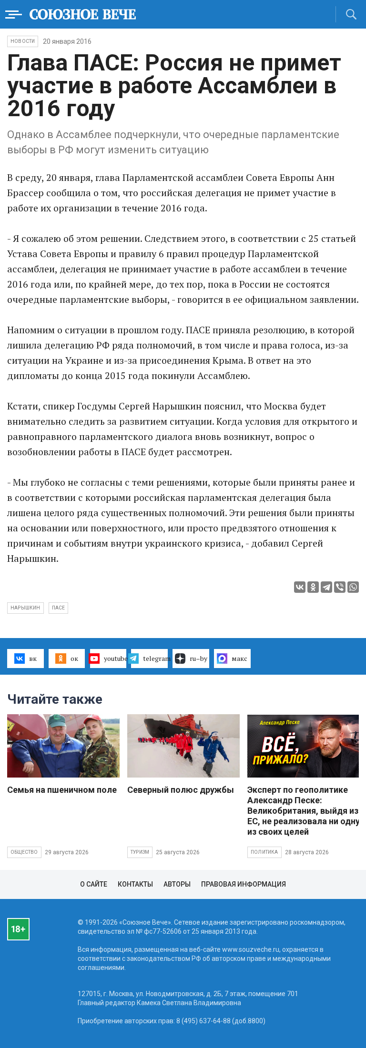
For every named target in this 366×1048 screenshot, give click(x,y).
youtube (115, 658)
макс (239, 658)
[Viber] (340, 587)
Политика (264, 852)
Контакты (135, 884)
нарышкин (25, 607)
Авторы (177, 884)
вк (33, 658)
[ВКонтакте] (299, 587)
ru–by (198, 658)
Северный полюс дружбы (180, 790)
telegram (155, 658)
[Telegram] (326, 587)
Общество (24, 852)
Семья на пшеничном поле (62, 790)
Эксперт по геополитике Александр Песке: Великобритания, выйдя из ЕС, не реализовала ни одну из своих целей (303, 811)
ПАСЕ (58, 607)
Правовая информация (243, 884)
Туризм (140, 852)
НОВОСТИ (22, 41)
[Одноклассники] (313, 587)
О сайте (93, 884)
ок (74, 658)
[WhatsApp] (353, 587)
